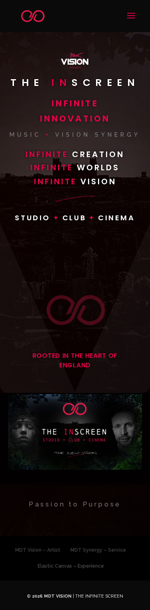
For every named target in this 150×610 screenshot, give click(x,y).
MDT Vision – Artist (37, 550)
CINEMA (116, 218)
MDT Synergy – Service (98, 550)
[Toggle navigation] (128, 20)
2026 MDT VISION (52, 596)
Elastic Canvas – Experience (71, 566)
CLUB (75, 218)
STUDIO (34, 218)
